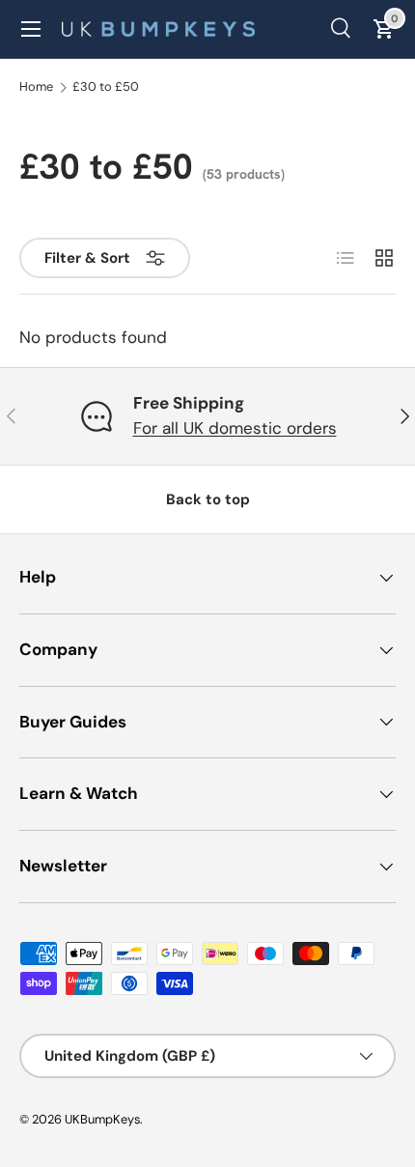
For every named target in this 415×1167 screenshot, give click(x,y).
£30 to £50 (105, 87)
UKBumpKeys (102, 1119)
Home (36, 87)
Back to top (208, 499)
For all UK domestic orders (235, 428)
